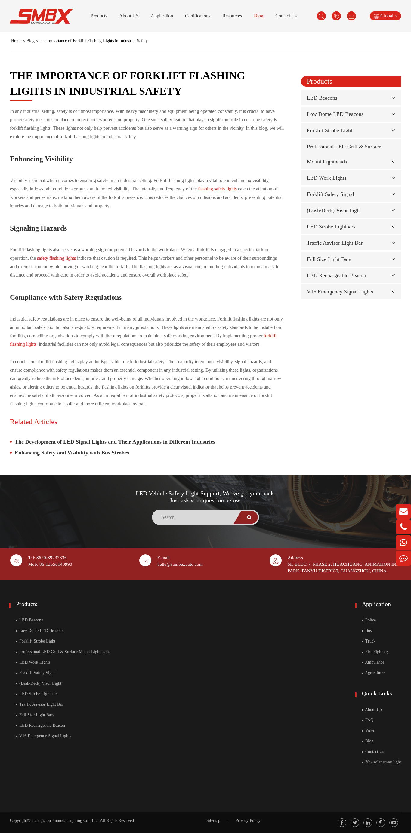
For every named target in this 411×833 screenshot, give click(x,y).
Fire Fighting (376, 651)
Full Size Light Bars (329, 259)
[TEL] (403, 526)
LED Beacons (322, 98)
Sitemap (213, 820)
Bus (368, 630)
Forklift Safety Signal (330, 194)
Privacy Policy (248, 820)
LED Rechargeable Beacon (336, 275)
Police (370, 620)
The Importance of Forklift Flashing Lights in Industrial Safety (94, 41)
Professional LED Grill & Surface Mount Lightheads (64, 651)
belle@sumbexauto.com (180, 564)
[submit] (249, 517)
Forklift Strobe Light (329, 130)
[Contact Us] (403, 558)
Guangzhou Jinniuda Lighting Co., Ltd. (65, 820)
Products (99, 15)
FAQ (368, 720)
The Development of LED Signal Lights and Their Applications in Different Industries (115, 442)
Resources (232, 15)
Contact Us (286, 15)
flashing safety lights (217, 188)
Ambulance (374, 662)
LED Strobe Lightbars (331, 227)
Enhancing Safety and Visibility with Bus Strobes (72, 453)
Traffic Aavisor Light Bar (335, 243)
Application (162, 15)
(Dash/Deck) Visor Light (334, 210)
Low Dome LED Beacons (335, 114)
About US (129, 15)
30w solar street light (382, 762)
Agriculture (374, 672)
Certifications (197, 15)
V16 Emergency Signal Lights (340, 292)
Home (16, 41)
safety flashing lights (56, 258)
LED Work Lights (326, 178)
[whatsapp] (403, 542)
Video (369, 730)
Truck (369, 641)
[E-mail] (403, 511)
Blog (258, 15)
